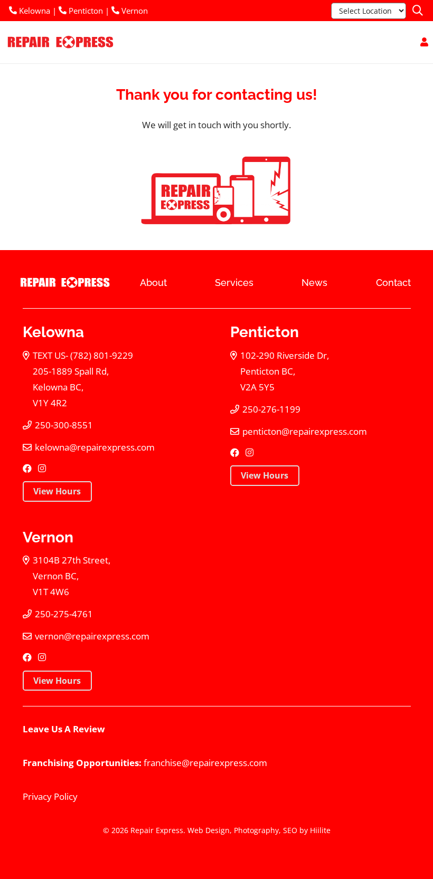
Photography (256, 830)
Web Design (208, 830)
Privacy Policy (50, 796)
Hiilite (320, 830)
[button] (417, 10)
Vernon (133, 10)
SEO (290, 830)
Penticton (85, 10)
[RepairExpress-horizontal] (59, 42)
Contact (393, 282)
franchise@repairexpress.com (205, 763)
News (314, 282)
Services (234, 282)
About (153, 282)
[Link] (424, 42)
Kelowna (33, 10)
